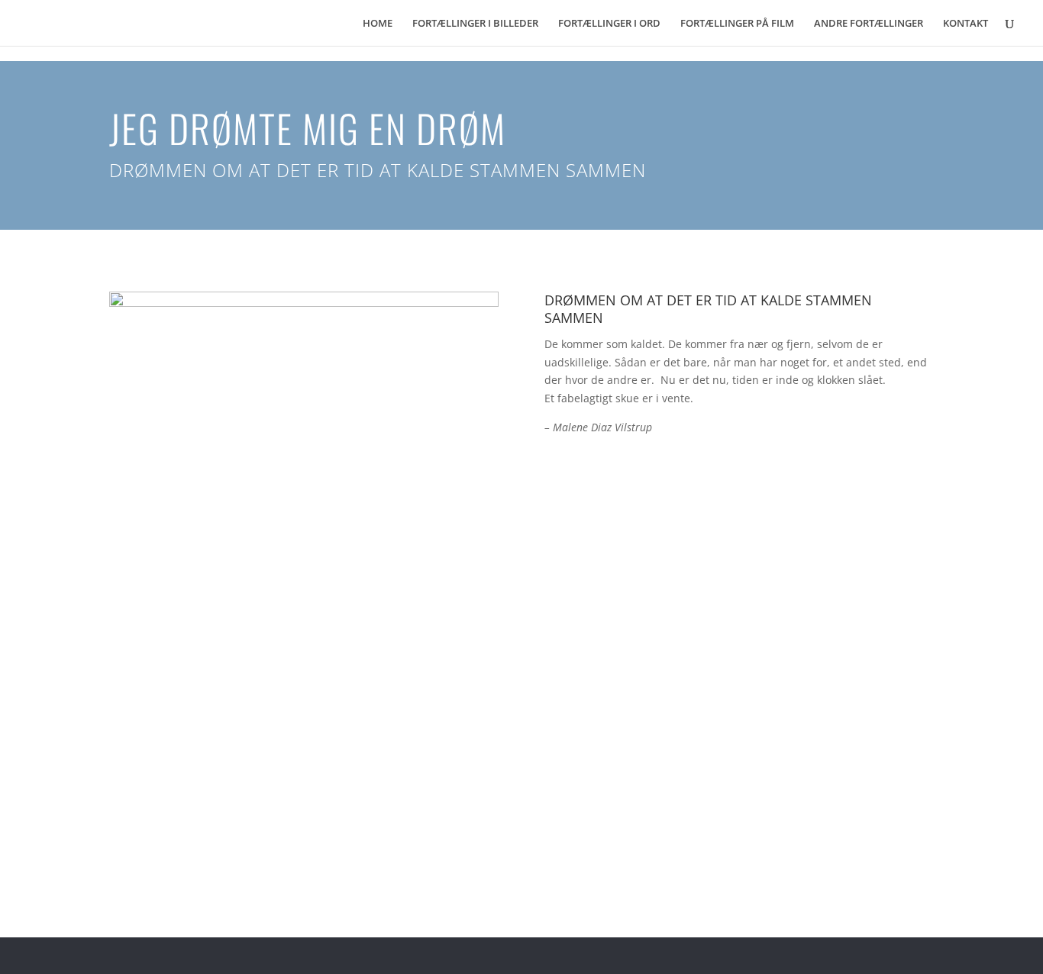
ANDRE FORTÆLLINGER (868, 24)
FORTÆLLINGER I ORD (609, 24)
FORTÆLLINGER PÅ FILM (737, 24)
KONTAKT (965, 24)
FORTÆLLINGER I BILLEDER (475, 24)
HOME (377, 24)
